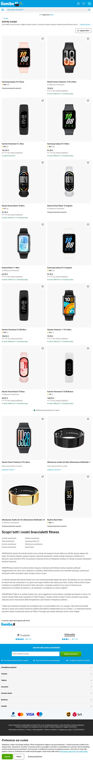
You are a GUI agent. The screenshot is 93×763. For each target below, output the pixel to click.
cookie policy (82, 751)
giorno (20, 621)
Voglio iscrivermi (71, 654)
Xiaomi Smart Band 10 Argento (59, 206)
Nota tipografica (38, 729)
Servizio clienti (6, 693)
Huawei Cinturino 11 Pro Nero (59, 330)
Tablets (4, 680)
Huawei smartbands (9, 547)
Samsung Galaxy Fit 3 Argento (59, 268)
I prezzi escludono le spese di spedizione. (71, 725)
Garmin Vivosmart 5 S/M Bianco (60, 392)
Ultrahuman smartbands (33, 544)
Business (4, 700)
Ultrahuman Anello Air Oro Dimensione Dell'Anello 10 (23, 520)
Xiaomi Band (29, 547)
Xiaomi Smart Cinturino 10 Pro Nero (61, 82)
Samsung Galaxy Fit (32, 541)
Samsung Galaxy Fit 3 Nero (58, 144)
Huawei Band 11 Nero (11, 268)
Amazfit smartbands (9, 538)
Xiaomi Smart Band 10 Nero (13, 206)
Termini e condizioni (51, 729)
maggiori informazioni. (70, 727)
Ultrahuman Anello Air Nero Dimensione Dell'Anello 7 (68, 462)
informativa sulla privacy (68, 751)
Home (6, 18)
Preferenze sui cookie (65, 730)
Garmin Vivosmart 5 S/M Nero (14, 330)
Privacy (28, 729)
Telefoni (4, 674)
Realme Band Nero (54, 520)
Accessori (4, 687)
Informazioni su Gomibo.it (17, 729)
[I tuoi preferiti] (83, 3)
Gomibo (4, 706)
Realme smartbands (32, 538)
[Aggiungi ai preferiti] (42, 39)
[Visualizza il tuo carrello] (89, 3)
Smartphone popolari (8, 667)
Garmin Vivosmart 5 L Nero (13, 144)
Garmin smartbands (9, 544)
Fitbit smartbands (8, 541)
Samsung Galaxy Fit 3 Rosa (13, 82)
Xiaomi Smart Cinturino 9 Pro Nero (16, 462)
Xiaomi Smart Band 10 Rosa (13, 392)
